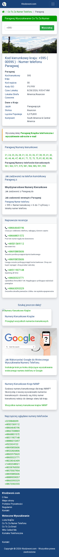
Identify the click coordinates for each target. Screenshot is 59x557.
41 (47, 155)
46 (13, 158)
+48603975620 (12, 454)
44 (9, 158)
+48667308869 (12, 431)
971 (16, 166)
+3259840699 (11, 421)
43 (6, 158)
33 (30, 155)
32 (27, 155)
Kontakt (5, 510)
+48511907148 (16, 270)
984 (30, 166)
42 (51, 155)
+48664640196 (16, 227)
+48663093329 (16, 288)
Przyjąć (46, 547)
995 (44, 166)
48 (20, 158)
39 (44, 155)
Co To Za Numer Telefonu (20, 11)
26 (16, 155)
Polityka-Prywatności (12, 504)
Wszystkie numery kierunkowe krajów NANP (26, 405)
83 (47, 158)
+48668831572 (16, 235)
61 (23, 158)
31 (23, 155)
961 (7, 166)
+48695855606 (16, 259)
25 (13, 155)
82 (44, 158)
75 (37, 158)
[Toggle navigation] (53, 4)
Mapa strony (8, 500)
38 (40, 155)
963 (11, 166)
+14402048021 (12, 464)
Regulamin (7, 507)
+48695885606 (16, 251)
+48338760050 (12, 467)
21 (6, 155)
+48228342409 (12, 460)
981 (25, 166)
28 (20, 155)
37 (37, 155)
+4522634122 (11, 444)
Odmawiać (30, 547)
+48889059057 (12, 477)
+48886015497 (12, 441)
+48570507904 (12, 470)
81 (40, 158)
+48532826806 (12, 451)
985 (35, 166)
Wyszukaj (47, 27)
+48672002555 (12, 484)
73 (33, 158)
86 (51, 158)
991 (39, 166)
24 (9, 155)
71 (27, 158)
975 (21, 166)
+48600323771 (16, 278)
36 (33, 155)
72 (30, 158)
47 (16, 158)
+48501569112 (16, 243)
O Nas (5, 497)
